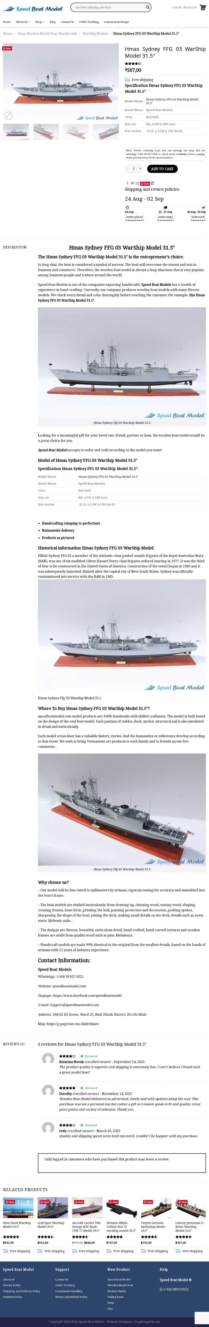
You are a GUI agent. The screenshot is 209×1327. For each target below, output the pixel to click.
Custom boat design (116, 22)
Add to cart (162, 169)
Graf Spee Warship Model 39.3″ (51, 1225)
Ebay (111, 1303)
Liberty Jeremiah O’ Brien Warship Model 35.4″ (190, 1226)
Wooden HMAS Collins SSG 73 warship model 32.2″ (121, 1226)
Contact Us (67, 22)
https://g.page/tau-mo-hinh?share (73, 1024)
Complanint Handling (68, 1291)
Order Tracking (89, 22)
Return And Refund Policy (71, 1297)
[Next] (111, 82)
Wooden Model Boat (120, 1285)
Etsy (110, 1308)
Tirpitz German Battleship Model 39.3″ (153, 1226)
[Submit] (147, 7)
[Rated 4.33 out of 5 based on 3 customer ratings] (165, 63)
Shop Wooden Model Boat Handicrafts (47, 33)
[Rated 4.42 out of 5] (46, 1236)
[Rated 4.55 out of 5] (184, 1236)
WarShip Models (95, 33)
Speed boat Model (119, 1279)
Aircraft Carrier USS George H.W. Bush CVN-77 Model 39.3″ (86, 1226)
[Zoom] (8, 116)
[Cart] (202, 7)
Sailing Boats (116, 1297)
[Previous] (10, 82)
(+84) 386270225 (176, 1289)
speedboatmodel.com (54, 716)
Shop (38, 22)
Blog (53, 22)
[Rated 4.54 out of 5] (149, 1236)
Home (7, 22)
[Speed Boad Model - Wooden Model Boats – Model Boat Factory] (33, 8)
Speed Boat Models (156, 284)
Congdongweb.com (146, 1322)
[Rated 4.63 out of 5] (115, 1236)
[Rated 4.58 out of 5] (11, 1236)
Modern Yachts (117, 1291)
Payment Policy (12, 1297)
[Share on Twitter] (132, 183)
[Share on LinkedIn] (152, 183)
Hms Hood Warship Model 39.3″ (17, 1225)
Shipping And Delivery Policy (21, 1291)
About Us (21, 22)
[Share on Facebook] (127, 183)
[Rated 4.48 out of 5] (80, 1236)
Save (8, 48)
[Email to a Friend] (137, 183)
